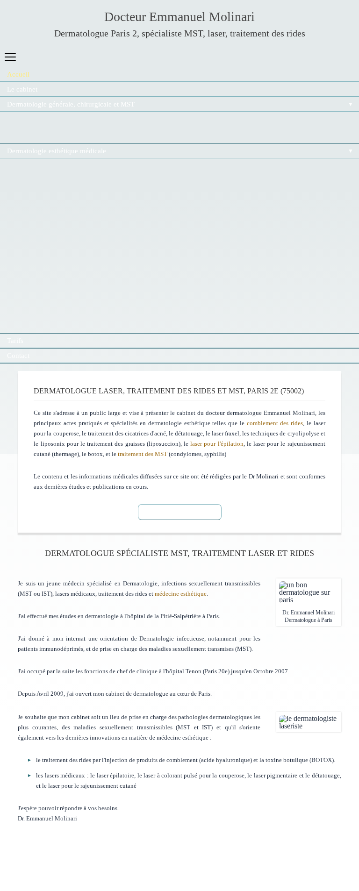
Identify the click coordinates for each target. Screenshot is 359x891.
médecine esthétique (181, 593)
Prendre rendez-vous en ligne (179, 511)
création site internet (38, 849)
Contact (18, 355)
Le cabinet (22, 89)
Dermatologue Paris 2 (95, 33)
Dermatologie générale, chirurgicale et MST (71, 104)
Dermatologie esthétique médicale (56, 151)
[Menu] (10, 57)
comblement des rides (275, 423)
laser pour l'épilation (216, 443)
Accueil (18, 74)
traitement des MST (142, 453)
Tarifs (15, 340)
